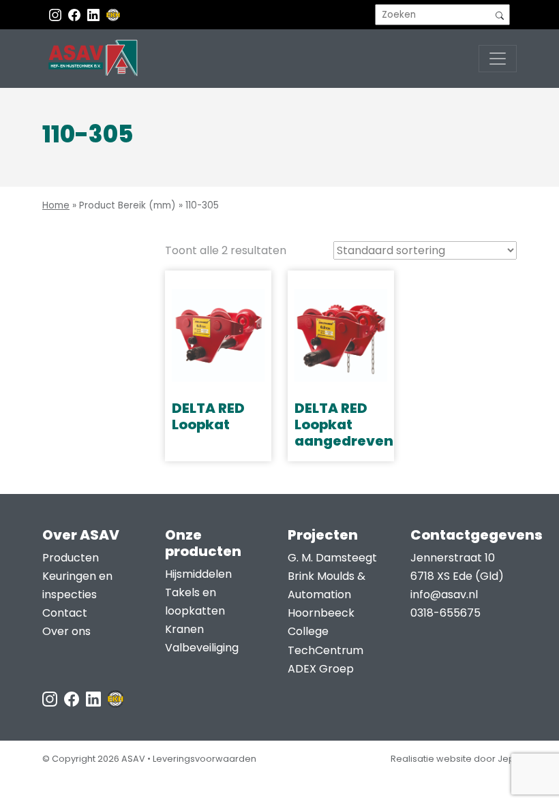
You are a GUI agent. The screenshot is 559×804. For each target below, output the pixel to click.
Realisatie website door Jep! (454, 758)
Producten (70, 558)
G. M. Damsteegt (332, 558)
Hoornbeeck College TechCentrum (325, 631)
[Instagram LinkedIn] (94, 14)
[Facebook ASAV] (75, 14)
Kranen (184, 629)
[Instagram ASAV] (56, 14)
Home (56, 205)
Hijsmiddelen (198, 574)
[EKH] (113, 14)
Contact (64, 613)
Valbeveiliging (202, 647)
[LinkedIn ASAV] (95, 698)
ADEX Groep (321, 669)
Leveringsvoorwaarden (204, 758)
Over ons (66, 631)
